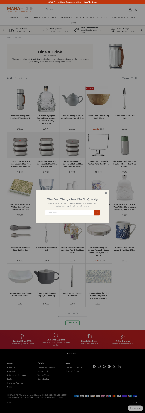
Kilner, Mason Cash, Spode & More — (72, 2)
